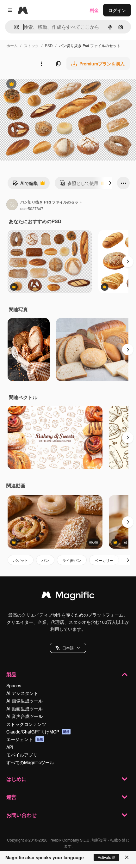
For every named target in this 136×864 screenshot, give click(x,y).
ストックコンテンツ (26, 724)
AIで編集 (25, 184)
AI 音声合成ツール (24, 716)
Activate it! (106, 857)
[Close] (127, 857)
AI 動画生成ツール (24, 708)
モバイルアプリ (21, 754)
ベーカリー (104, 560)
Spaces (13, 685)
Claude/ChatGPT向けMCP (37, 731)
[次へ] (110, 183)
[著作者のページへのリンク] (12, 205)
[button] (68, 648)
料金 (94, 10)
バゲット (20, 560)
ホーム (12, 45)
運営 (11, 796)
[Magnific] (68, 596)
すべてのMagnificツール (30, 762)
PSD (49, 45)
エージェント (24, 739)
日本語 (68, 647)
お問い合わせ (21, 814)
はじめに (16, 778)
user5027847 (31, 208)
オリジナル (43, 84)
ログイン (117, 10)
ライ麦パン (71, 560)
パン (45, 560)
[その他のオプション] (41, 63)
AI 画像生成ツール (24, 700)
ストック (31, 45)
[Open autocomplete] (14, 27)
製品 (11, 674)
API (9, 747)
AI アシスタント (22, 693)
